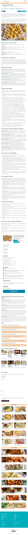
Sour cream (16, 104)
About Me (2, 521)
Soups (15, 518)
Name (2, 391)
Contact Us (15, 521)
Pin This (20, 240)
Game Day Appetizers (12, 8)
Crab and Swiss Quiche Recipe (18, 412)
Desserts (2, 518)
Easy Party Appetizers (5, 8)
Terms (15, 524)
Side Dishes (15, 516)
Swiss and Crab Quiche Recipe (6, 420)
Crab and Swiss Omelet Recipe (6, 412)
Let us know (12, 291)
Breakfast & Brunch (4, 516)
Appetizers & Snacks (6, 3)
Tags (14, 519)
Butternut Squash (4, 76)
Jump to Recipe (24, 11)
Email (2, 394)
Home (2, 3)
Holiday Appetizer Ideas (19, 8)
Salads (15, 515)
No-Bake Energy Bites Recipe (18, 420)
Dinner (2, 519)
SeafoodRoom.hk (6, 1)
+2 (23, 8)
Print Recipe (19, 11)
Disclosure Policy (3, 524)
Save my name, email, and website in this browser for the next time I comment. (13, 398)
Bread (2, 515)
